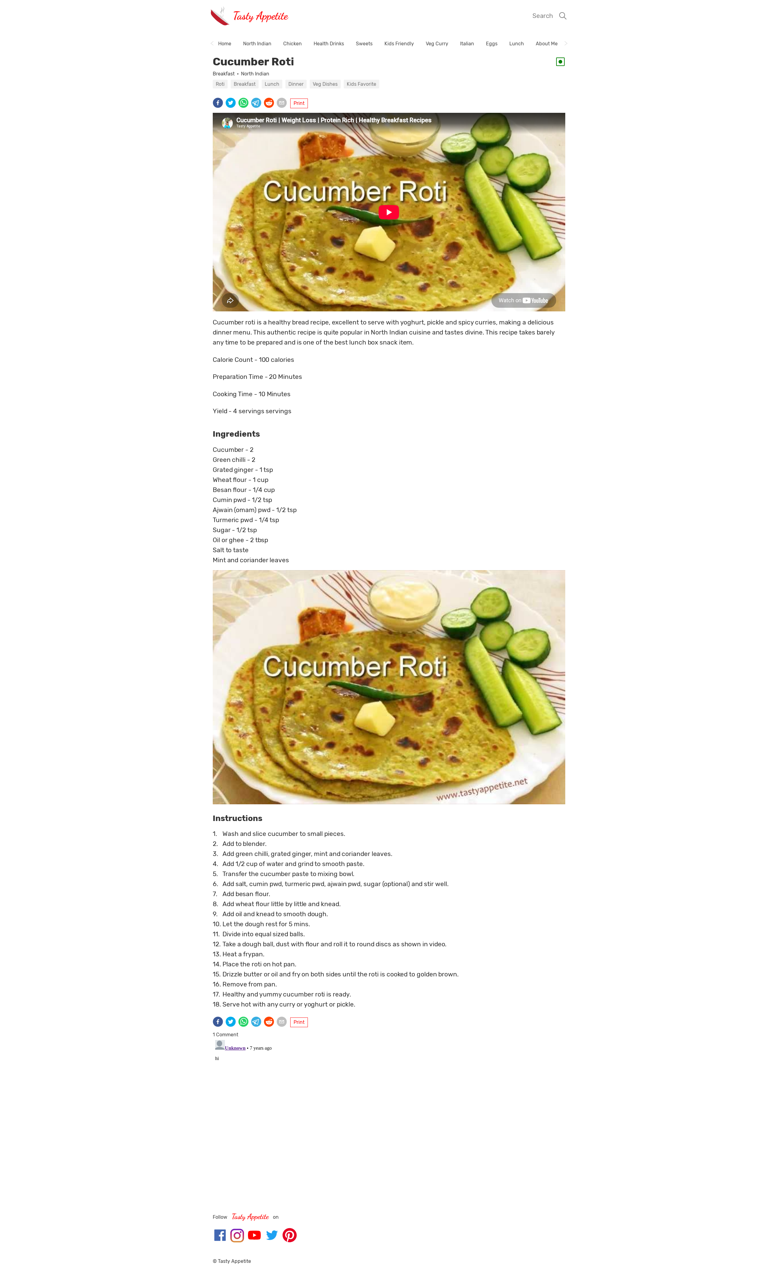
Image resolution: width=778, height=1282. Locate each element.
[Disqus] (389, 1114)
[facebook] (219, 103)
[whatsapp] (244, 103)
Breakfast (224, 74)
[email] (283, 103)
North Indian (255, 74)
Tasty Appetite (260, 15)
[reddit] (270, 103)
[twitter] (231, 103)
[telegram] (257, 103)
